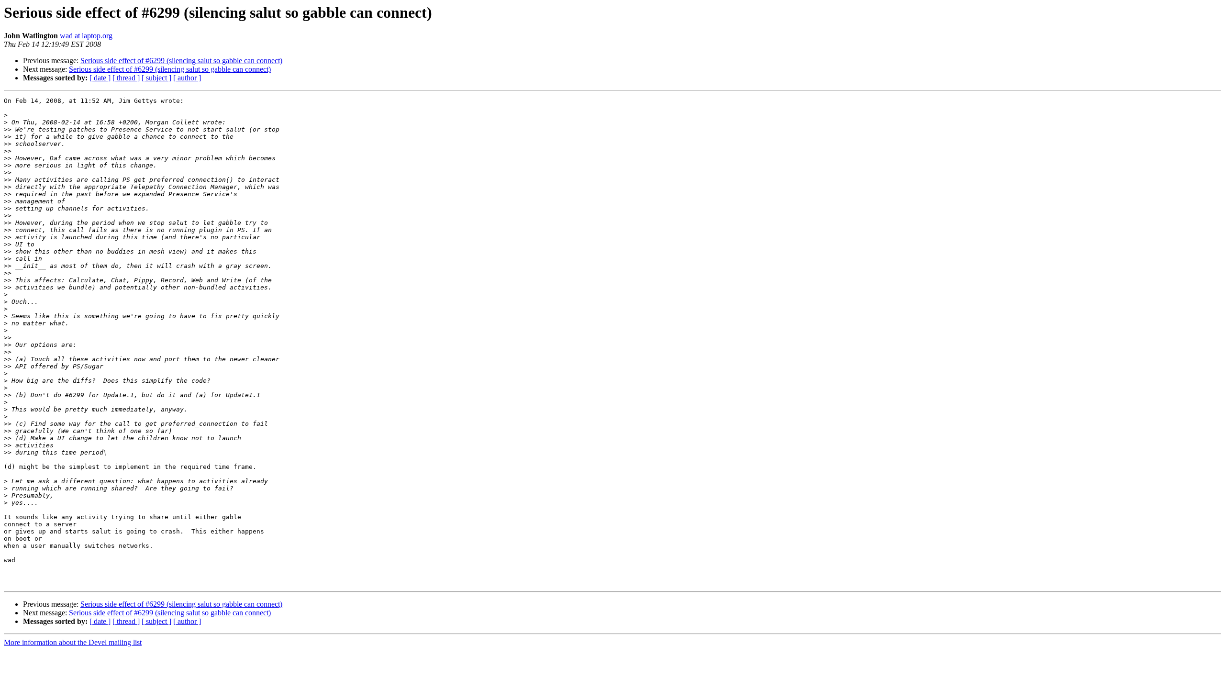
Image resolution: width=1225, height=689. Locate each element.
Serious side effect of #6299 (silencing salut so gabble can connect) (181, 60)
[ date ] (100, 78)
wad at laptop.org (86, 36)
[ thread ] (126, 78)
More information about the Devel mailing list (73, 642)
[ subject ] (156, 78)
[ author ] (187, 78)
